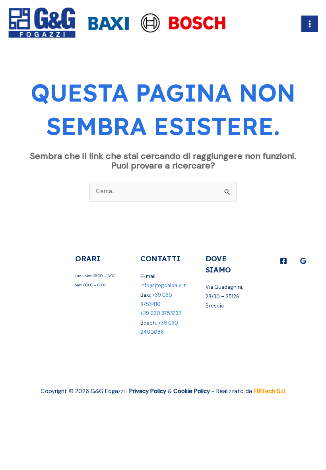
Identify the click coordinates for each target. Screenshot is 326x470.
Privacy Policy (147, 391)
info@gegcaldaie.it (163, 285)
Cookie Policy (191, 391)
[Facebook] (283, 260)
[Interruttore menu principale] (309, 24)
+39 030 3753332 (160, 313)
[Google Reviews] (303, 260)
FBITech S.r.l (269, 391)
